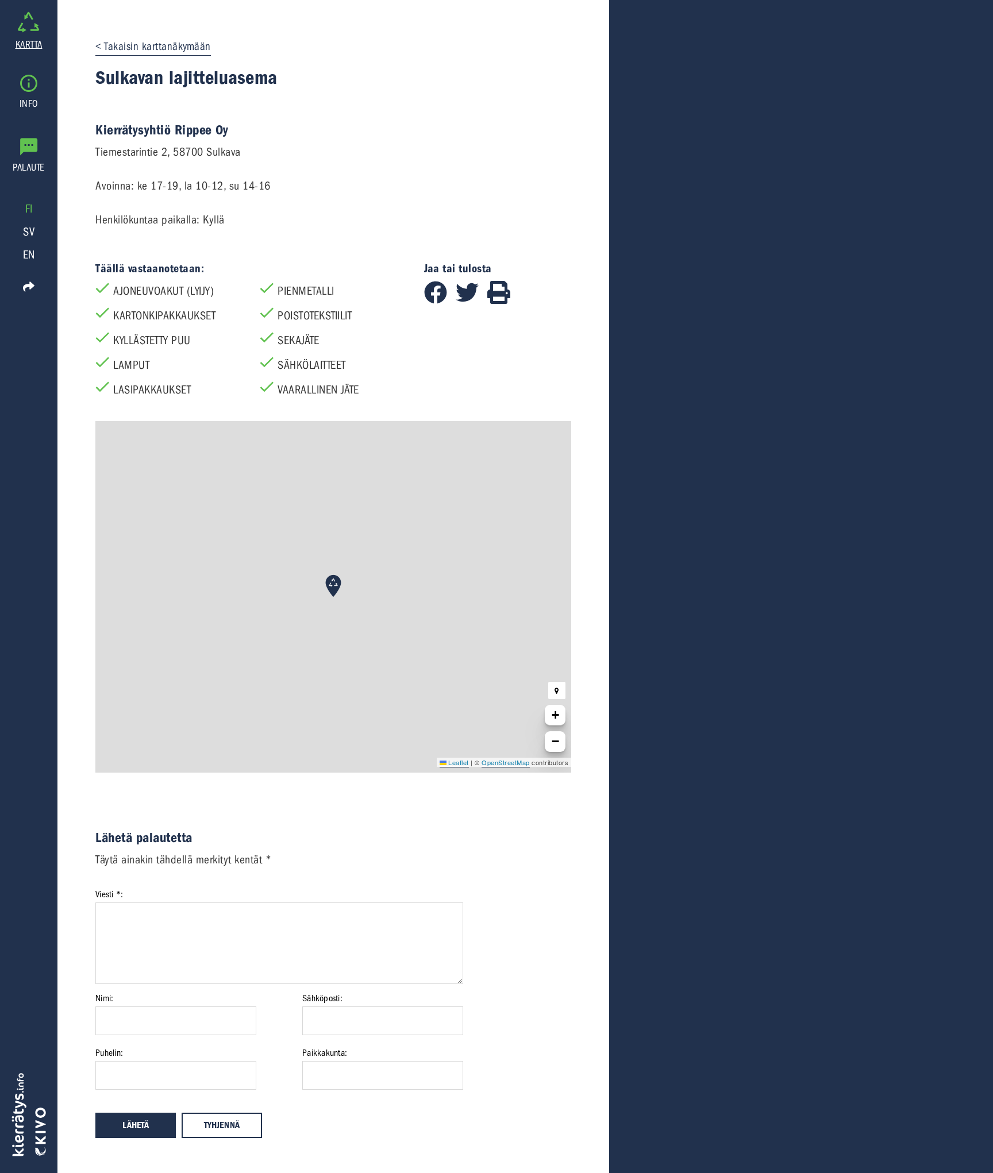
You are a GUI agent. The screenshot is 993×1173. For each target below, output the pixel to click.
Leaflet (458, 762)
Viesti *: (109, 894)
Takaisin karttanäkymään (157, 46)
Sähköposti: (322, 998)
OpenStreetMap (506, 762)
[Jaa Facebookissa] (440, 300)
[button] (333, 585)
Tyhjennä (222, 1125)
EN (29, 254)
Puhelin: (109, 1053)
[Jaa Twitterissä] (471, 300)
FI (29, 208)
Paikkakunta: (324, 1053)
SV (28, 231)
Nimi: (104, 998)
